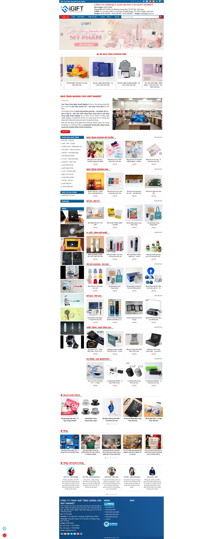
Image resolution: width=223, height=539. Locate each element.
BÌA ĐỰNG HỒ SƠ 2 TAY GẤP (95, 224)
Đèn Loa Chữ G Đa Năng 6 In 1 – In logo (95, 382)
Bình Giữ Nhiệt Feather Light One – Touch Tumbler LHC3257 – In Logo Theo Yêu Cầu (134, 255)
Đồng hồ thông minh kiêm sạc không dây (153, 318)
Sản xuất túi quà (68, 195)
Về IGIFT (133, 1)
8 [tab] (117, 457)
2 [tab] (111, 48)
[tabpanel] (111, 34)
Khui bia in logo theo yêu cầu (153, 192)
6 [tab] (114, 457)
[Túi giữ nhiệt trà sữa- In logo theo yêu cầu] (155, 69)
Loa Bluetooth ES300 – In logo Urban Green (115, 382)
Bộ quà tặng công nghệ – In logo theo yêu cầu (95, 318)
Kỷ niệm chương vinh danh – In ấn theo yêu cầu (112, 420)
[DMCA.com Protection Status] (115, 504)
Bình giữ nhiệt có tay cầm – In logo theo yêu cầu (114, 255)
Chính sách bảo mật (111, 517)
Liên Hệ (139, 1)
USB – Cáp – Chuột (68, 143)
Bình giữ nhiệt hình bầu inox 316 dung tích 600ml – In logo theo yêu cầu (153, 255)
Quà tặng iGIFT (109, 507)
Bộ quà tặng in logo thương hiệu (153, 224)
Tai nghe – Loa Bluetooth (71, 149)
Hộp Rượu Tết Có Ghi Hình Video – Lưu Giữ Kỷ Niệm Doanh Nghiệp (153, 350)
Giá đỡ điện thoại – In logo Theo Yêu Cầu (153, 420)
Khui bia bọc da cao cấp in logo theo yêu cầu (114, 192)
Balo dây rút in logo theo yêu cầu (95, 287)
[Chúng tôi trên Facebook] (143, 1)
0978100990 (70, 523)
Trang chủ (65, 17)
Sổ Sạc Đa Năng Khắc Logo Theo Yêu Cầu (132, 420)
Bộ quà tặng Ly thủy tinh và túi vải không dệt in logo (134, 287)
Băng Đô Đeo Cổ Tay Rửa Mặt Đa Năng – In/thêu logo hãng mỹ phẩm (134, 160)
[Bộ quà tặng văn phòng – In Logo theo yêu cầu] (77, 69)
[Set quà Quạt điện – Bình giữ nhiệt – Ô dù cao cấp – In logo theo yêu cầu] (129, 69)
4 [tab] (110, 457)
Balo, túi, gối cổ (67, 174)
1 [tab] (109, 48)
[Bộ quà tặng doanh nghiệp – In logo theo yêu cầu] (103, 69)
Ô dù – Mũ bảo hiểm (69, 171)
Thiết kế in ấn (92, 17)
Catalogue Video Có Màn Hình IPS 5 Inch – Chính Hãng (114, 350)
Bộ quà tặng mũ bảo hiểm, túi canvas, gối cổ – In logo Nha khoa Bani (153, 287)
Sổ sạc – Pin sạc (68, 140)
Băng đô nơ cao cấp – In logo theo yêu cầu (153, 160)
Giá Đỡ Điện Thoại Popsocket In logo (91, 420)
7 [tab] (115, 457)
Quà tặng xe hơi (68, 168)
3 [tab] (113, 48)
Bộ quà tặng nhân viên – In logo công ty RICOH (69, 420)
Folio (73, 17)
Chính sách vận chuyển (112, 512)
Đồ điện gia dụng (68, 156)
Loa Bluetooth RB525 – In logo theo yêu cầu (153, 382)
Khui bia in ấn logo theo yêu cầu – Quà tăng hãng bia (134, 192)
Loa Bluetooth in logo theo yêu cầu (134, 382)
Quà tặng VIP (66, 183)
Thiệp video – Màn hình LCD (72, 146)
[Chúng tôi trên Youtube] (150, 1)
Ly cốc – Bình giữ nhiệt (70, 159)
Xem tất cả (158, 137)
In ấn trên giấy (67, 186)
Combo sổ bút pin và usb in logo (134, 318)
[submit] (160, 16)
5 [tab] (112, 457)
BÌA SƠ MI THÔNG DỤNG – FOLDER (114, 224)
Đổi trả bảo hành (110, 509)
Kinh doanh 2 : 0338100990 (70, 528)
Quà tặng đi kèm (68, 177)
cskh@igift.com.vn (70, 530)
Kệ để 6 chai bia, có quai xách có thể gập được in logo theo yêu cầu (95, 192)
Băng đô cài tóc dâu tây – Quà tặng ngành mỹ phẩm (95, 160)
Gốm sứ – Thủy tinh (69, 162)
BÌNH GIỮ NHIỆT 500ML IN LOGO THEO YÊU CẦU (95, 255)
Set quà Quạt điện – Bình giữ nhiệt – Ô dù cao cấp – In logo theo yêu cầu (129, 85)
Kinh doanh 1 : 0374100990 (70, 525)
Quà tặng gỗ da (67, 165)
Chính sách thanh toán (112, 514)
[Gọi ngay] (153, 1)
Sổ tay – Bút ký (67, 180)
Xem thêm (65, 131)
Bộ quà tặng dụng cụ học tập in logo (134, 224)
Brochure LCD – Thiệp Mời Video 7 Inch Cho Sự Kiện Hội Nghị (95, 350)
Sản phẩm (81, 17)
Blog (108, 17)
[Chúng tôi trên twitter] (147, 1)
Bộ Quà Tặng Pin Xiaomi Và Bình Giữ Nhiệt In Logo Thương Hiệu (115, 319)
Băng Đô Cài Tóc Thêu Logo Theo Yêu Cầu (115, 160)
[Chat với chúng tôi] (4, 528)
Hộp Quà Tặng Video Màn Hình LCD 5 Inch (134, 350)
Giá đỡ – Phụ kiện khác (70, 153)
